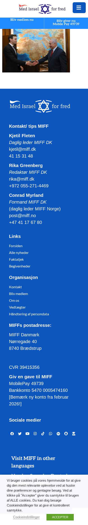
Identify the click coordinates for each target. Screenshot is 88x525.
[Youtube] (27, 434)
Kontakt (15, 287)
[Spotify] (58, 434)
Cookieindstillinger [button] (26, 517)
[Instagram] (35, 434)
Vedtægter (17, 307)
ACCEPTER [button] (60, 517)
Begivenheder (19, 266)
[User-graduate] (74, 434)
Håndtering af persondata (29, 314)
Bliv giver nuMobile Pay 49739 (66, 22)
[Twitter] (20, 434)
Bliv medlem (18, 293)
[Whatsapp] (50, 434)
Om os (14, 300)
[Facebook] (12, 434)
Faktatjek (16, 259)
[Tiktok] (43, 434)
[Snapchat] (66, 434)
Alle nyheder (19, 252)
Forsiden (16, 246)
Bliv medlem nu (21, 20)
